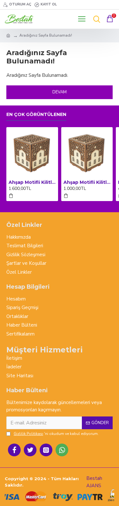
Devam (59, 92)
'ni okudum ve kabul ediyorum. (56, 433)
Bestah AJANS (94, 482)
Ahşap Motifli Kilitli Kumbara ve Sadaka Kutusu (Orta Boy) (87, 182)
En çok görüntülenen (36, 114)
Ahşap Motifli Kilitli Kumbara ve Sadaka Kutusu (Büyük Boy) (32, 182)
